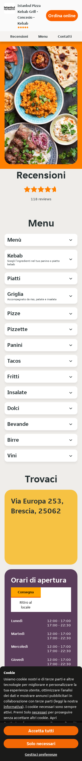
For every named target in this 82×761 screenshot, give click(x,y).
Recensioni (19, 36)
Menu (43, 36)
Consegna (26, 592)
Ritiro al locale (26, 605)
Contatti (65, 36)
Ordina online (62, 16)
